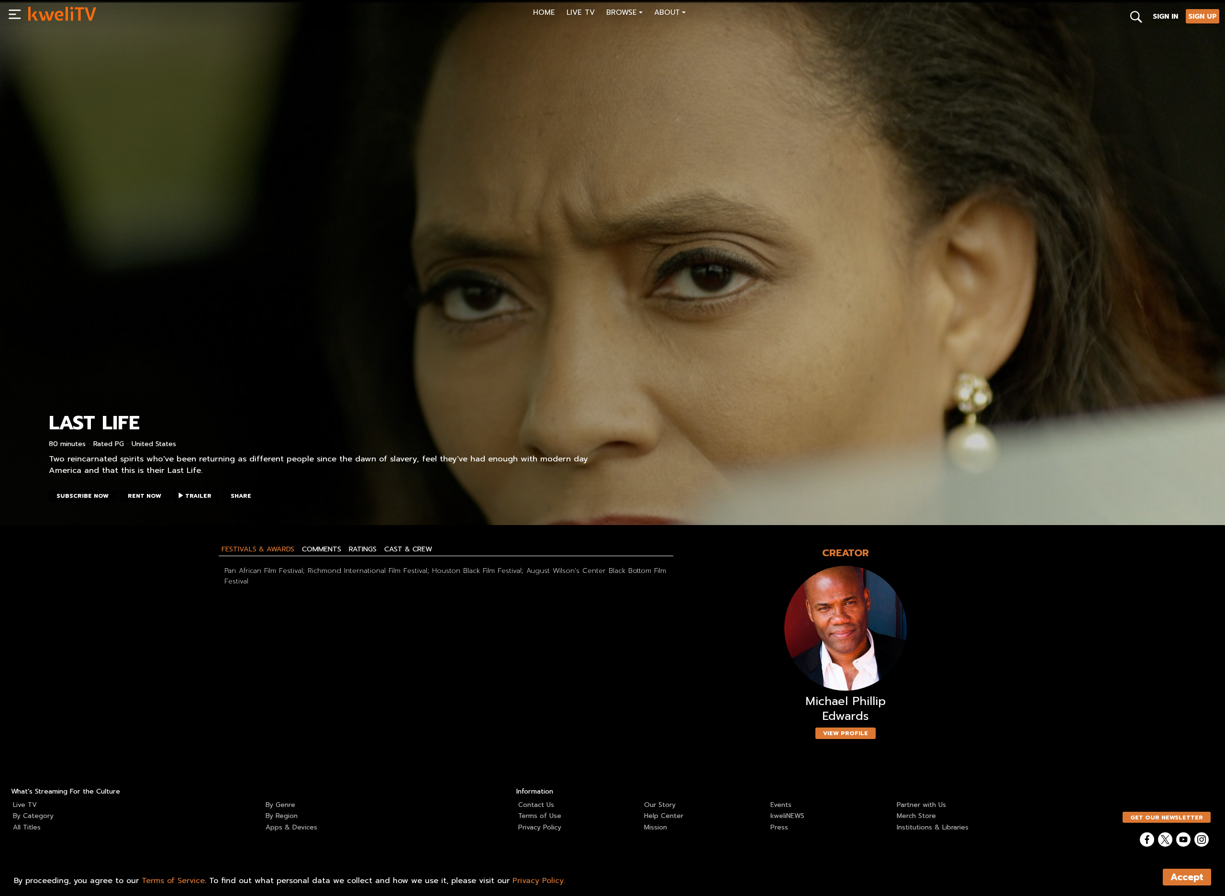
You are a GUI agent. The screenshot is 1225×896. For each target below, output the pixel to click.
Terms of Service (173, 880)
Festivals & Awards (258, 549)
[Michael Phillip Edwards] (845, 628)
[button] (624, 14)
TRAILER (198, 496)
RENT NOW (144, 496)
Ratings (363, 549)
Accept (1186, 877)
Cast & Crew (408, 549)
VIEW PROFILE (845, 733)
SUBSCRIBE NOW (82, 496)
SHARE (241, 496)
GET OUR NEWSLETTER (1166, 817)
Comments (321, 549)
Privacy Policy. (538, 880)
